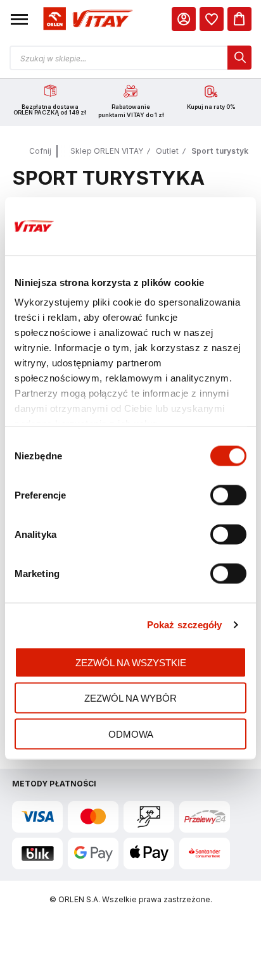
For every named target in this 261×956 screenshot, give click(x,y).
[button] (19, 19)
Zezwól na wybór (130, 698)
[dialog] (212, 19)
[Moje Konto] (184, 19)
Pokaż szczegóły (184, 624)
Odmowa (130, 733)
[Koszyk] (239, 19)
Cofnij (40, 151)
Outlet (167, 151)
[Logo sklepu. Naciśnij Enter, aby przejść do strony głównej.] (86, 18)
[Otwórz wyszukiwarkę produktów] (130, 58)
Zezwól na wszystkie (130, 662)
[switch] (228, 496)
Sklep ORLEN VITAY (106, 151)
